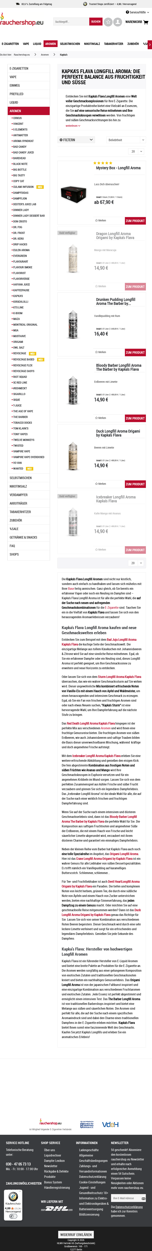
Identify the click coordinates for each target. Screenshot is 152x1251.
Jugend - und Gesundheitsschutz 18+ (93, 1190)
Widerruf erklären (76, 1234)
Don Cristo (20, 221)
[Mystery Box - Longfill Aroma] (73, 193)
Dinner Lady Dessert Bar (29, 215)
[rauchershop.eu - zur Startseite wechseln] (22, 20)
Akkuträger (18, 503)
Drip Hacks (20, 244)
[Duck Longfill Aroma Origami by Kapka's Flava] (73, 456)
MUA (15, 330)
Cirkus (17, 118)
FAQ (12, 546)
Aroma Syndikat (23, 141)
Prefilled (16, 94)
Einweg (15, 85)
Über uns (49, 1150)
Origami (18, 342)
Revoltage (20, 353)
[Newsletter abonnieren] (142, 1198)
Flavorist (19, 273)
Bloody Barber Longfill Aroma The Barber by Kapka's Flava (118, 367)
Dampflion (20, 198)
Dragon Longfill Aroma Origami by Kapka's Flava (115, 236)
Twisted (18, 445)
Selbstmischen (21, 478)
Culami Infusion (23, 187)
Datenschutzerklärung (92, 1176)
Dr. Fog (17, 227)
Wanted (18, 468)
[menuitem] (78, 22)
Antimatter (20, 135)
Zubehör (16, 520)
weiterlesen (72, 126)
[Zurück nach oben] (51, 1122)
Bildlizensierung (89, 1214)
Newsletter (50, 1166)
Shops (14, 554)
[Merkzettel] (108, 22)
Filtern (69, 139)
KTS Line (18, 307)
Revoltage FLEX (22, 365)
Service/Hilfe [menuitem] (137, 12)
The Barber (20, 417)
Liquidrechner (52, 1155)
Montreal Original (25, 324)
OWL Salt (18, 347)
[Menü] (20, 1192)
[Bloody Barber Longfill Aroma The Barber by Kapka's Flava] (73, 390)
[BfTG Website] (87, 1124)
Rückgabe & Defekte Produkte (56, 1174)
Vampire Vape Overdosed (28, 457)
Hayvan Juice (21, 284)
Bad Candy (20, 146)
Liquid (14, 102)
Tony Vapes (20, 434)
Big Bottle (20, 169)
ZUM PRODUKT (135, 221)
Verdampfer (19, 495)
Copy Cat (18, 181)
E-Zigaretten (19, 68)
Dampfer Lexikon (54, 1160)
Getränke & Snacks (23, 537)
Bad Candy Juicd (23, 152)
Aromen (15, 111)
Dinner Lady (21, 210)
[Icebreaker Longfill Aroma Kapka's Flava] (73, 522)
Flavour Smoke (22, 267)
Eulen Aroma (21, 250)
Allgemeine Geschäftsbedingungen (93, 1158)
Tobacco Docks (22, 422)
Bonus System (53, 1182)
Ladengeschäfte (89, 1150)
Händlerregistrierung (57, 1187)
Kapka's (18, 296)
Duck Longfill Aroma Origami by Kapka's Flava (118, 433)
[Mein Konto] (117, 22)
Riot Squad (20, 377)
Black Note (20, 164)
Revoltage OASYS (23, 371)
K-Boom (17, 313)
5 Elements (20, 129)
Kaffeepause (21, 290)
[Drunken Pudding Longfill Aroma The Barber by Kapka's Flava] (73, 324)
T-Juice (17, 405)
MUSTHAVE (19, 336)
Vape (13, 77)
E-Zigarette (112, 607)
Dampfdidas (20, 193)
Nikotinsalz (18, 486)
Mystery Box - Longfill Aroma (118, 168)
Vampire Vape (21, 451)
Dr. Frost (19, 233)
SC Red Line (20, 382)
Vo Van (17, 463)
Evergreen (20, 256)
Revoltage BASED (24, 359)
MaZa (16, 319)
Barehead (19, 158)
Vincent (18, 124)
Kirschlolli (20, 301)
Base (71, 588)
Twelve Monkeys (23, 440)
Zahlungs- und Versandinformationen (93, 1169)
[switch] (13, 1216)
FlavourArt (20, 261)
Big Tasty (19, 175)
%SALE (14, 529)
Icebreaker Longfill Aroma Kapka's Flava (116, 499)
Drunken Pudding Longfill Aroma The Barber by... (115, 302)
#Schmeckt (20, 388)
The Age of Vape (23, 411)
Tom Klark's (20, 428)
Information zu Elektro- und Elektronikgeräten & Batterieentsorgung (94, 1203)
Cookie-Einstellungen (92, 1182)
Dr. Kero (18, 238)
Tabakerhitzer (20, 512)
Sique (16, 400)
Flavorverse (21, 279)
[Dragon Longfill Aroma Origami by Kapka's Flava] (73, 258)
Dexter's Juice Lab (24, 204)
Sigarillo (19, 394)
